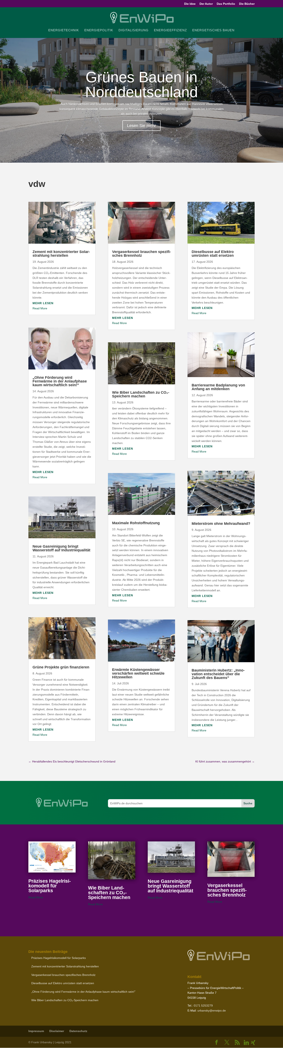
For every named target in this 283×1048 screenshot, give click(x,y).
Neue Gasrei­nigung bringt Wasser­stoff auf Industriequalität (61, 548)
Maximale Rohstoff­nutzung (136, 523)
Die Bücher (247, 3)
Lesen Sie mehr (141, 125)
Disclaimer (56, 1031)
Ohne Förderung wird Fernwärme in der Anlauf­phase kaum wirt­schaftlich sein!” (60, 381)
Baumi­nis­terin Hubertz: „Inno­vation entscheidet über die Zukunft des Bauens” (218, 674)
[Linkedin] (246, 1042)
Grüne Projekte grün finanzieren (61, 667)
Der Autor (206, 3)
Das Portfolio (226, 3)
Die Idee (190, 3)
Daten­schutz (78, 1031)
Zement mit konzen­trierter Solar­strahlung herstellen (61, 254)
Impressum (36, 1031)
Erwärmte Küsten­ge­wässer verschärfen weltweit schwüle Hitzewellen (138, 673)
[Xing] (253, 1042)
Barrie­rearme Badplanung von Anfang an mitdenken (218, 387)
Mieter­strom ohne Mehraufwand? (221, 524)
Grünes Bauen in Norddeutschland (141, 84)
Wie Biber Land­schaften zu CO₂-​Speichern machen (140, 394)
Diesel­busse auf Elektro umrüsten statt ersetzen (213, 254)
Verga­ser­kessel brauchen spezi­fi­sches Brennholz (141, 254)
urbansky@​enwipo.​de (211, 1010)
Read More (40, 308)
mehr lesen (43, 303)
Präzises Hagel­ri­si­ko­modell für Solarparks (49, 885)
